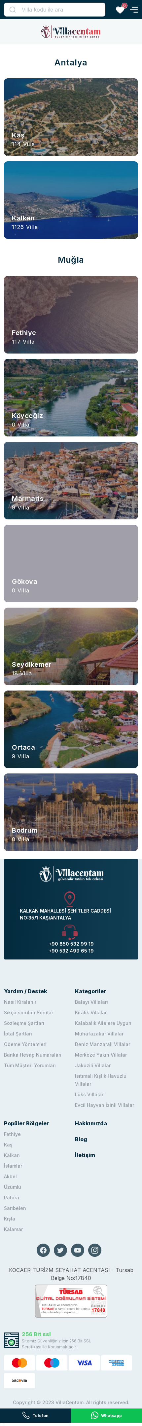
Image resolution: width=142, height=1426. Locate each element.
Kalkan (12, 1155)
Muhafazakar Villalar (99, 1033)
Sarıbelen (15, 1208)
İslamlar (13, 1166)
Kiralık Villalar (91, 1012)
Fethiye (12, 1134)
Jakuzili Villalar (93, 1065)
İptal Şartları (18, 1033)
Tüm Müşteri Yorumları (30, 1065)
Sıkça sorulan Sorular (28, 1012)
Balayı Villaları (91, 1002)
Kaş (8, 1144)
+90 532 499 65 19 (71, 951)
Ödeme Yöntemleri (25, 1044)
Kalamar (13, 1229)
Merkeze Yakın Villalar (101, 1055)
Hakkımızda (91, 1123)
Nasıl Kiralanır (20, 1002)
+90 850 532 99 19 (71, 944)
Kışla (9, 1218)
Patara (11, 1197)
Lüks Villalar (89, 1094)
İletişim (85, 1155)
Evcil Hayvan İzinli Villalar (104, 1105)
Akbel (10, 1176)
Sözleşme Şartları (24, 1023)
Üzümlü (12, 1187)
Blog (81, 1139)
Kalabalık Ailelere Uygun (103, 1023)
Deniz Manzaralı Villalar (102, 1044)
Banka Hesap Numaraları (32, 1055)
